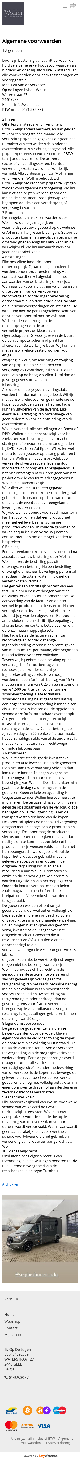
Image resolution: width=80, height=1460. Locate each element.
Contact (11, 1328)
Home (9, 1314)
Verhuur (11, 1299)
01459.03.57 (19, 1377)
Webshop (12, 1321)
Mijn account (15, 1334)
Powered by (40, 1456)
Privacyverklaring (57, 1443)
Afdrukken (10, 1184)
